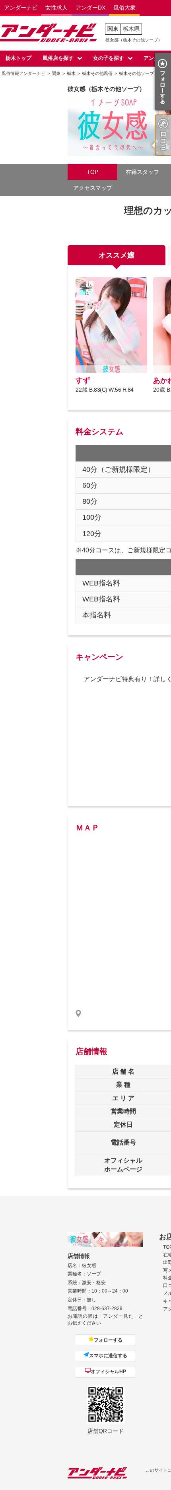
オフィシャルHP (108, 1371)
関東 (113, 29)
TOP (92, 172)
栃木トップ (18, 58)
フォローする (108, 1340)
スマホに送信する (108, 1355)
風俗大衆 (124, 7)
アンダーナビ (20, 7)
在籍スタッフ (142, 172)
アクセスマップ (92, 188)
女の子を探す (108, 58)
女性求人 (56, 7)
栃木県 (131, 29)
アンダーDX (90, 7)
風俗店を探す (58, 58)
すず (83, 380)
